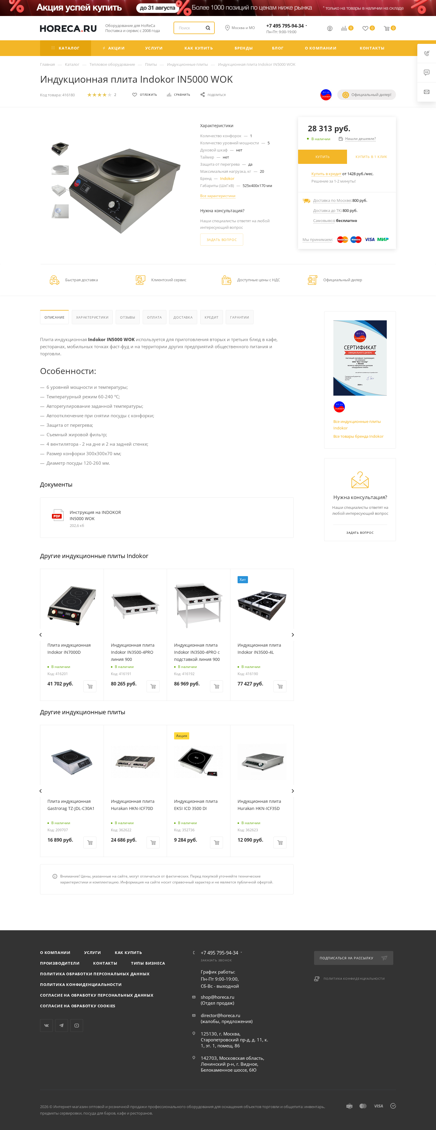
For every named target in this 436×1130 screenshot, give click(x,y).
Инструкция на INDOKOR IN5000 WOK (95, 515)
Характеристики (92, 317)
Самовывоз (323, 220)
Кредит (212, 317)
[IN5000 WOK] (125, 191)
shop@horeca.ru (217, 997)
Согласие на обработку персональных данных (97, 995)
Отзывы (127, 317)
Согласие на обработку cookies (77, 1005)
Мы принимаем (317, 239)
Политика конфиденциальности (81, 984)
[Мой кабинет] (329, 29)
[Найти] (208, 28)
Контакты (105, 963)
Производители (59, 963)
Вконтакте (46, 1025)
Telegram (61, 1025)
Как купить (128, 952)
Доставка (183, 317)
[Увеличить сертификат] (360, 358)
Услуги (92, 952)
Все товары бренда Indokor (358, 436)
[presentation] (40, 635)
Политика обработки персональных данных (94, 973)
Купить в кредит (326, 173)
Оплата (154, 317)
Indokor (227, 178)
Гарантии (239, 317)
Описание (54, 317)
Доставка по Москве (332, 200)
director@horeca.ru (220, 1015)
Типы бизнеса (148, 963)
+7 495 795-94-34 (285, 26)
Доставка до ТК (327, 210)
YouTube (76, 1025)
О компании (55, 952)
